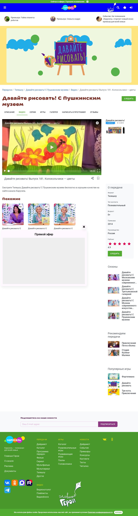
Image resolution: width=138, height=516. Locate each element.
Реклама (8, 466)
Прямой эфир (44, 234)
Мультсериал (43, 469)
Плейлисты (42, 493)
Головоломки (65, 464)
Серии (33, 112)
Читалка (84, 466)
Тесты (83, 462)
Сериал (40, 461)
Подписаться (108, 424)
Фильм (40, 457)
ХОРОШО (118, 512)
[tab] (104, 439)
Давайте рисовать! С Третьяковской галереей (37, 229)
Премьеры (85, 451)
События (84, 448)
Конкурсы (85, 455)
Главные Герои (11, 456)
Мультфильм (43, 465)
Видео (22, 112)
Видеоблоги (43, 497)
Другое (40, 476)
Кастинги (84, 459)
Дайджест (42, 444)
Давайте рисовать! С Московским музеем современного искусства (11, 229)
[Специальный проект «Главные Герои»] (105, 7)
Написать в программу (74, 112)
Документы (10, 471)
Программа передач (42, 452)
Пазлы (61, 460)
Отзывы (94, 112)
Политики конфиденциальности (100, 512)
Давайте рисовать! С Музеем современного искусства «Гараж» (64, 229)
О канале (8, 461)
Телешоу (41, 472)
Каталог (41, 448)
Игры (42, 112)
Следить (128, 99)
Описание (9, 112)
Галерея (54, 112)
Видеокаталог (44, 489)
